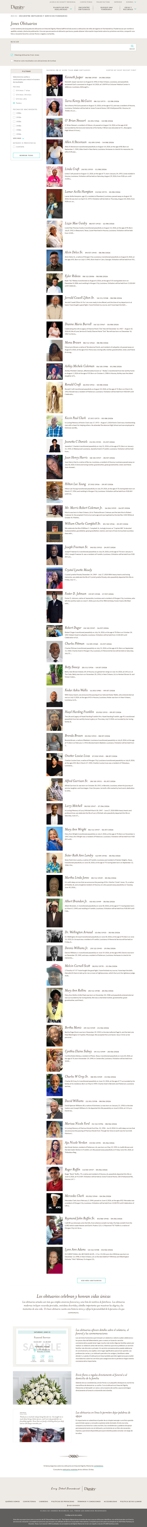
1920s (18, 121)
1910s (18, 117)
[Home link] (18, 7)
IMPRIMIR (118, 2)
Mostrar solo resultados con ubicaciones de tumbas (35, 61)
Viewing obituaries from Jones (26, 55)
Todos (19, 103)
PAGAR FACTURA (103, 2)
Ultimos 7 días (23, 90)
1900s (18, 113)
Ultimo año (21, 99)
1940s (18, 130)
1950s (18, 134)
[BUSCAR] (132, 46)
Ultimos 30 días (23, 95)
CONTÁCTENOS (86, 2)
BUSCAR (15, 42)
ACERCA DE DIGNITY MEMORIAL (63, 2)
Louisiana (20, 147)
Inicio (14, 16)
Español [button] (130, 2)
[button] (62, 8)
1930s (18, 126)
